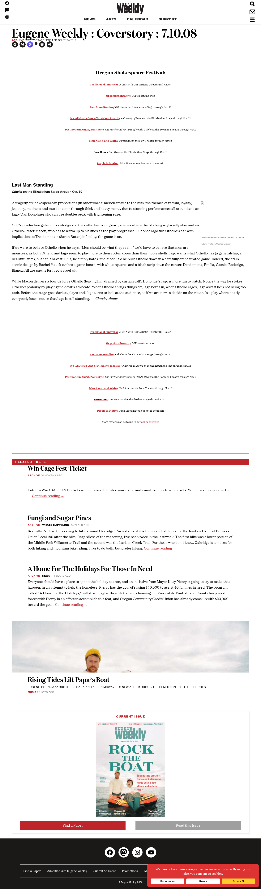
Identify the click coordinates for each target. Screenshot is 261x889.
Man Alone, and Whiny (103, 140)
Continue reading (48, 495)
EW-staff (37, 40)
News (46, 575)
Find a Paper (73, 825)
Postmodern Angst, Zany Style (84, 129)
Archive (18, 40)
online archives (150, 422)
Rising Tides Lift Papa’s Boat (68, 679)
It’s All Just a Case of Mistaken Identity (95, 118)
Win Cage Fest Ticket (57, 468)
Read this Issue (188, 825)
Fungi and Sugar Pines (59, 517)
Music (32, 692)
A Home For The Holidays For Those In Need (90, 568)
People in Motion (107, 163)
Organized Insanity (118, 95)
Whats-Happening (55, 525)
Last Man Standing (102, 107)
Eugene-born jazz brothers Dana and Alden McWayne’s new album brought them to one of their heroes (117, 687)
